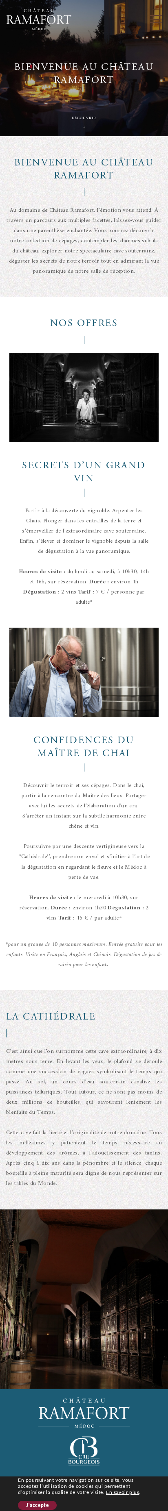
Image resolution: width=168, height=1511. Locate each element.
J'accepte (37, 1505)
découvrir (84, 118)
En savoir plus (122, 1492)
